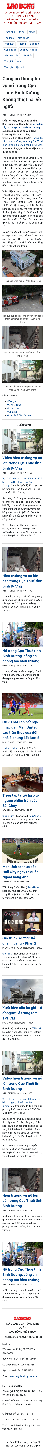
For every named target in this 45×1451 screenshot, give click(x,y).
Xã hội (21, 31)
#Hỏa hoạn (13, 408)
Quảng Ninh (8, 816)
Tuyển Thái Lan (10, 748)
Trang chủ (9, 31)
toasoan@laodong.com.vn (23, 1376)
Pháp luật (9, 43)
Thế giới (8, 61)
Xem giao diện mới (14, 67)
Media (32, 31)
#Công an (12, 401)
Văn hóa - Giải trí (28, 49)
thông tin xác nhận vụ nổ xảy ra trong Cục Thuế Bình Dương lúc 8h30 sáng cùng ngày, (22, 141)
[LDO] (22, 442)
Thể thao (9, 37)
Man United (34, 887)
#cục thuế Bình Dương (19, 415)
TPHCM (36, 1028)
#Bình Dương (14, 404)
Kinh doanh (23, 37)
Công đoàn (10, 49)
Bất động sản (11, 55)
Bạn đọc (34, 43)
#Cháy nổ (12, 411)
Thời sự (22, 43)
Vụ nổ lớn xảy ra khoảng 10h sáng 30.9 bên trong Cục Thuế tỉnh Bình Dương (22, 482)
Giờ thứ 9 (7, 953)
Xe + (19, 61)
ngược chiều (35, 816)
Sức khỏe (27, 55)
